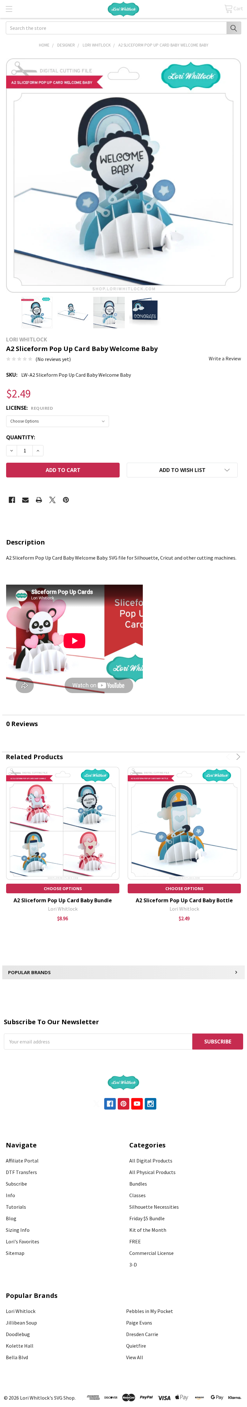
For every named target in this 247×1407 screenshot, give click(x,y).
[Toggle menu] (9, 9)
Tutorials (16, 1207)
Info (10, 1195)
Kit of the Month (147, 1230)
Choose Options (63, 888)
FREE (135, 1241)
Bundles (138, 1183)
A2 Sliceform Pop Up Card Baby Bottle (184, 900)
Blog (11, 1218)
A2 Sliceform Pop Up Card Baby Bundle (63, 900)
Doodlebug (18, 1334)
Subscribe (16, 1183)
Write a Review (225, 358)
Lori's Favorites (22, 1241)
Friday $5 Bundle (147, 1218)
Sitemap (15, 1253)
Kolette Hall (19, 1346)
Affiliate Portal (22, 1160)
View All (134, 1357)
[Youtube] (137, 1104)
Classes (137, 1195)
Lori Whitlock (20, 1311)
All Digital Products (150, 1160)
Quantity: (20, 437)
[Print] (39, 500)
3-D (133, 1264)
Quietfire (136, 1346)
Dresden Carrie (142, 1334)
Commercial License (151, 1253)
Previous (229, 757)
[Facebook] (12, 500)
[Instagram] (150, 1104)
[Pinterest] (66, 500)
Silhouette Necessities (154, 1207)
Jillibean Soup (21, 1322)
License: (29, 407)
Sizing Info (18, 1230)
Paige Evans (139, 1322)
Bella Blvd (17, 1357)
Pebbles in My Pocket (149, 1311)
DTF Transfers (21, 1172)
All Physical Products (152, 1172)
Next (237, 757)
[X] (52, 500)
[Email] (25, 500)
